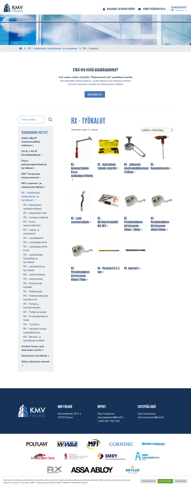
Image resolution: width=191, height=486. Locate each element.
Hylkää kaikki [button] (180, 481)
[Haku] (50, 119)
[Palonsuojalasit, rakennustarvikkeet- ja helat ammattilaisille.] (12, 7)
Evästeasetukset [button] (148, 481)
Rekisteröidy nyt (95, 94)
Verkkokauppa (179, 9)
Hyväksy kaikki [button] (165, 481)
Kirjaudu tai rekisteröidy (121, 8)
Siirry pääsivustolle (154, 8)
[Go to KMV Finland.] (21, 48)
